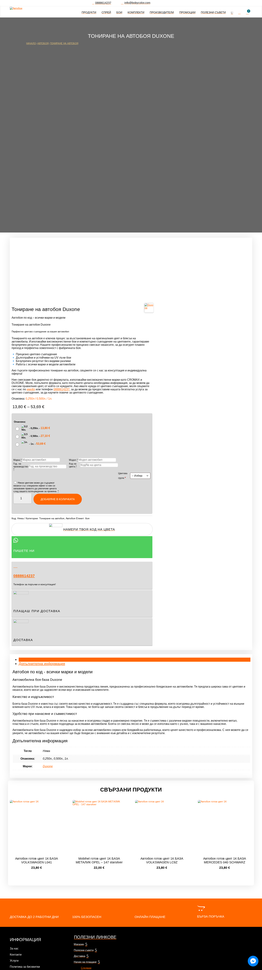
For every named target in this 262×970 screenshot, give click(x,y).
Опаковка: (20, 421)
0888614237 (24, 576)
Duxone (48, 766)
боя (87, 518)
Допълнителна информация (42, 664)
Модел (73, 460)
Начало (31, 43)
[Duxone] (149, 307)
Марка (17, 460)
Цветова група (122, 475)
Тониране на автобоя (64, 43)
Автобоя (42, 43)
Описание (27, 660)
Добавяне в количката (58, 499)
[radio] (33, 428)
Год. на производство (20, 466)
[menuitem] (101, 3)
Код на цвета (73, 465)
